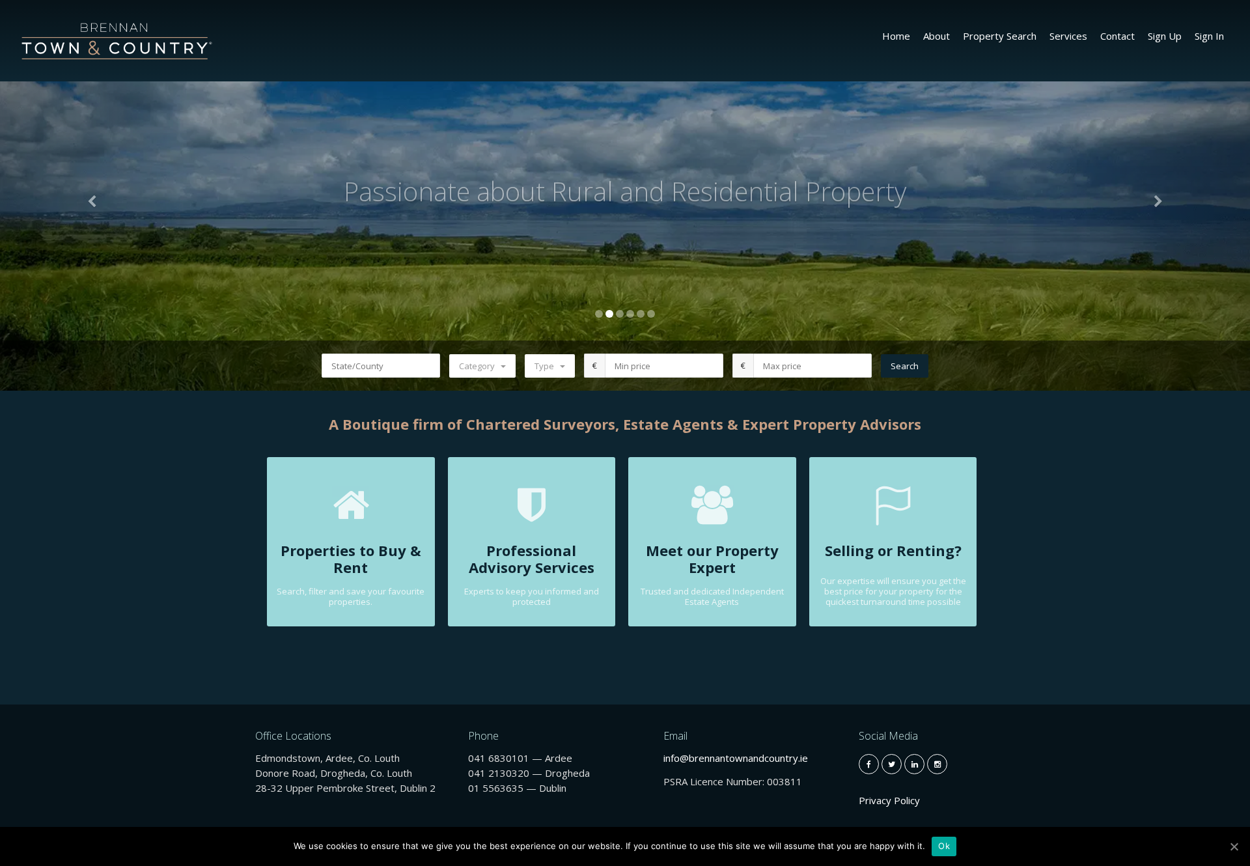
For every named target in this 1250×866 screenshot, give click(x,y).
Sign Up (1165, 35)
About (936, 35)
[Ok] (1233, 846)
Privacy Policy (889, 800)
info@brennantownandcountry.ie (735, 757)
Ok (944, 846)
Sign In (1209, 35)
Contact (1117, 35)
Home (896, 35)
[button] (94, 195)
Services (1068, 35)
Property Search (999, 35)
